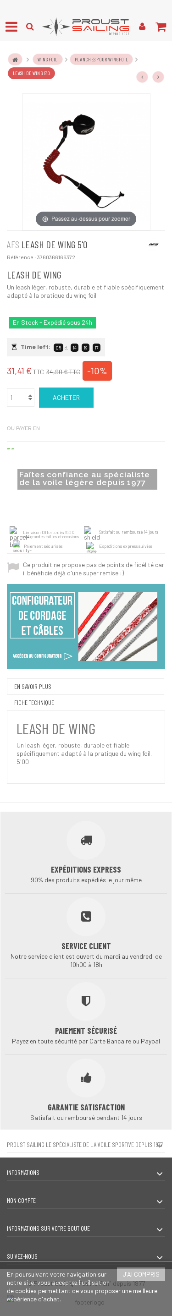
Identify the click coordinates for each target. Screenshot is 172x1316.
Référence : (21, 257)
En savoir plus (32, 686)
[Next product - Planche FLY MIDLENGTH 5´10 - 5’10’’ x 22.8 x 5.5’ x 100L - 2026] (158, 77)
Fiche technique (34, 702)
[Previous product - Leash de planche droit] (142, 77)
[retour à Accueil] (15, 59)
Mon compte (21, 1200)
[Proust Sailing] (86, 26)
